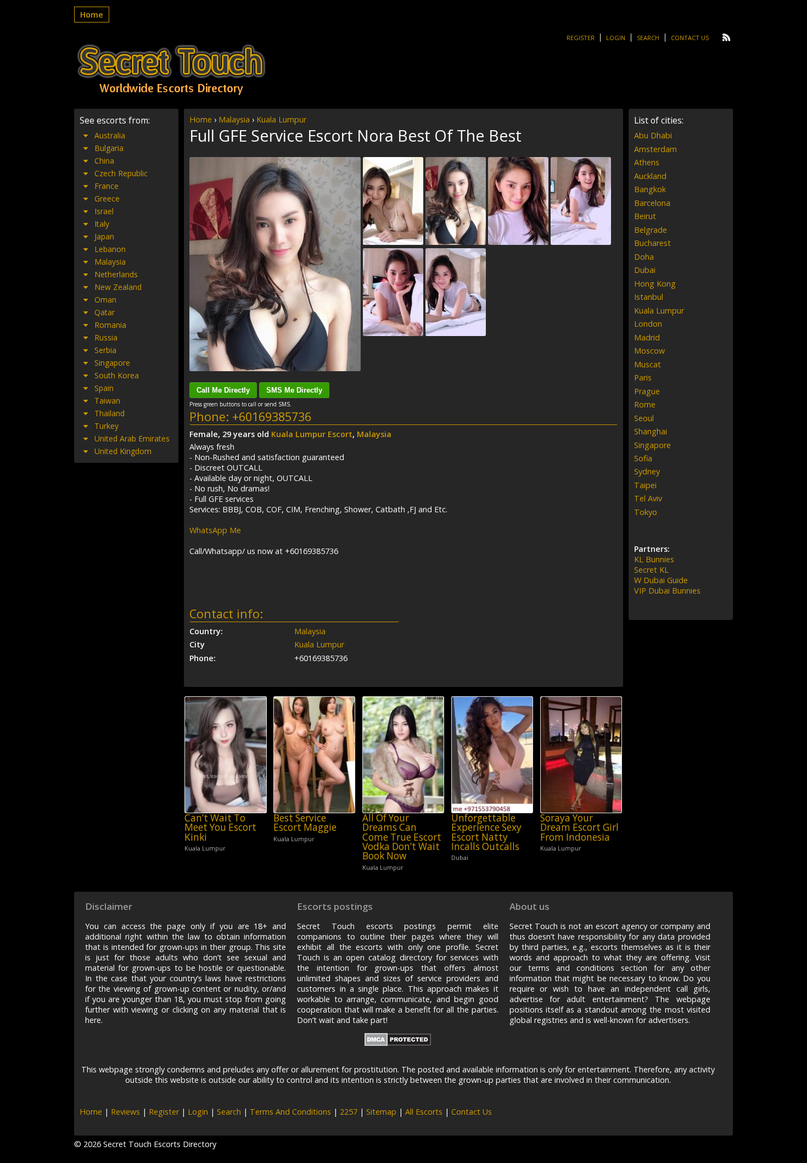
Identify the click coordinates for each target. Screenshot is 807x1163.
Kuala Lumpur (281, 119)
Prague (647, 391)
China (104, 160)
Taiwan (107, 400)
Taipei (645, 485)
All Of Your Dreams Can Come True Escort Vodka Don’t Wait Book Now (401, 836)
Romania (110, 325)
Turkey (106, 426)
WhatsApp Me (215, 530)
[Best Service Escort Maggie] (314, 755)
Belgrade (650, 230)
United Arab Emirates (132, 438)
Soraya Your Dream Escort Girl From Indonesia (579, 827)
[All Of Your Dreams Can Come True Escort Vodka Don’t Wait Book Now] (403, 755)
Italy (101, 224)
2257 (348, 1111)
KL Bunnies (654, 559)
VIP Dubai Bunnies (667, 590)
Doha (644, 256)
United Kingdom (123, 451)
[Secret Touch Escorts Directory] (171, 70)
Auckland (650, 176)
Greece (107, 198)
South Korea (116, 375)
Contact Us (690, 37)
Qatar (104, 312)
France (106, 186)
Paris (643, 377)
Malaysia (234, 119)
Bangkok (650, 189)
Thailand (109, 413)
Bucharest (652, 243)
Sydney (647, 471)
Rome (644, 404)
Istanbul (648, 297)
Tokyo (645, 512)
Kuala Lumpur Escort (311, 434)
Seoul (644, 418)
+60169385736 (271, 416)
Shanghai (650, 431)
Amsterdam (655, 149)
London (648, 323)
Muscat (647, 364)
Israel (104, 211)
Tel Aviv (648, 498)
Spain (104, 388)
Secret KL (651, 569)
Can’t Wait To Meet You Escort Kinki (220, 827)
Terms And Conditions (290, 1111)
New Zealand (118, 287)
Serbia (105, 350)
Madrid (647, 337)
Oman (105, 299)
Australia (109, 135)
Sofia (643, 458)
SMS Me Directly (294, 390)
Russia (105, 337)
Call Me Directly (223, 390)
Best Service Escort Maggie (305, 822)
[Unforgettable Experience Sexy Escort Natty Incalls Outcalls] (492, 755)
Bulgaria (109, 148)
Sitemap (381, 1111)
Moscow (649, 350)
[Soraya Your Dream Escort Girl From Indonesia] (581, 755)
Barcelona (652, 203)
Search (648, 37)
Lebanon (110, 249)
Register (581, 37)
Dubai (644, 270)
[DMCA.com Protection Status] (398, 1043)
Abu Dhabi (653, 135)
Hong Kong (655, 283)
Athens (646, 162)
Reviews (125, 1111)
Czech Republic (121, 173)
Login (615, 37)
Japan (104, 236)
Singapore (112, 362)
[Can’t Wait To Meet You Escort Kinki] (225, 755)
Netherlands (116, 274)
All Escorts (423, 1111)
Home (91, 14)
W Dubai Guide (661, 580)
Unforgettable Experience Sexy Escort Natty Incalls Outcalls (486, 832)
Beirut (645, 216)
